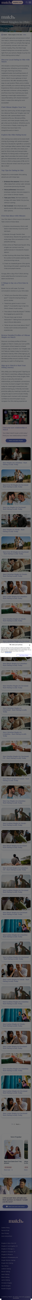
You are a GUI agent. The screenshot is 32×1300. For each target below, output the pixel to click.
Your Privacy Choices (23, 655)
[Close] (29, 645)
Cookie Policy (8, 652)
